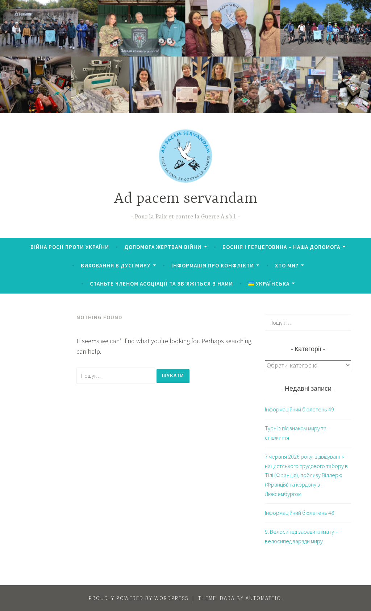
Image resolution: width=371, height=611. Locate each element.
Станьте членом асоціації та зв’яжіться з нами (161, 283)
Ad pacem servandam (185, 199)
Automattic (263, 598)
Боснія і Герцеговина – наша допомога (281, 246)
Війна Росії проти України (69, 246)
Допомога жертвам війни (162, 246)
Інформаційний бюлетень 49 (299, 409)
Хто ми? (287, 265)
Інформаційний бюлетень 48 (299, 512)
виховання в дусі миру (115, 265)
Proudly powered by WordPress (138, 598)
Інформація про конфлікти (212, 265)
